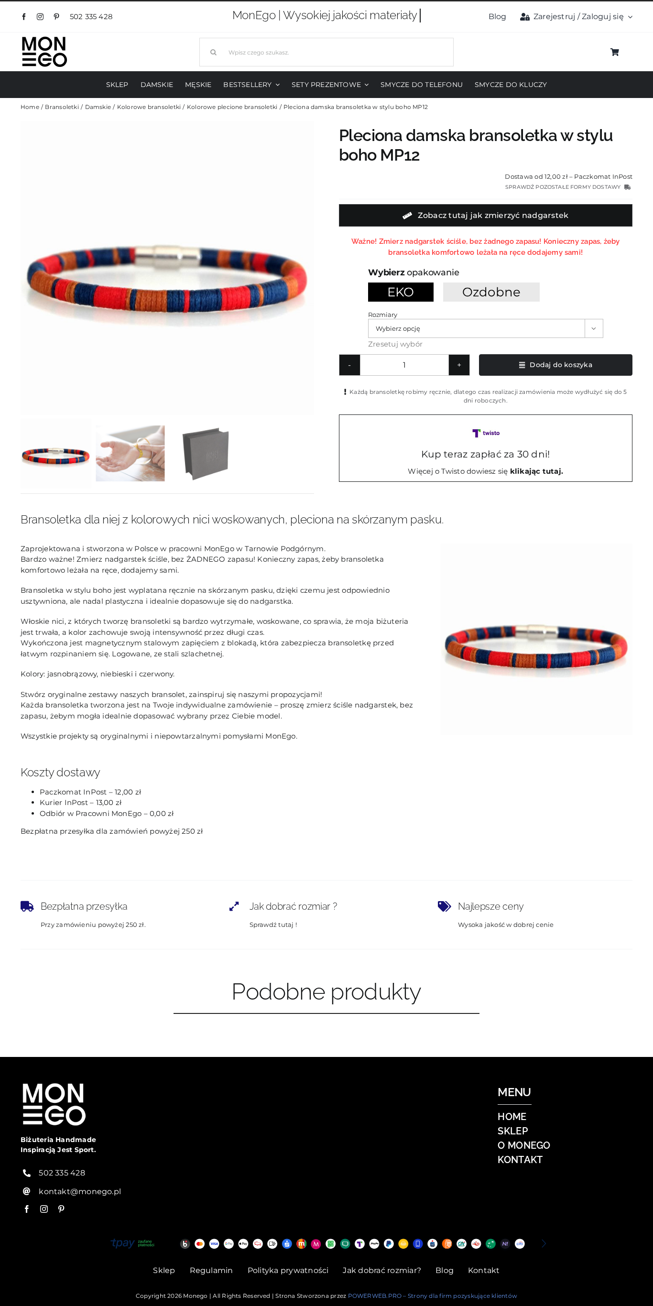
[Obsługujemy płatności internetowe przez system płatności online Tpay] (326, 1243)
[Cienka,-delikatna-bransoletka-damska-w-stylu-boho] (168, 268)
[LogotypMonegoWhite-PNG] (44, 38)
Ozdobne (491, 291)
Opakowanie (433, 272)
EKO (400, 291)
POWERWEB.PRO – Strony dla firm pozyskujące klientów (432, 1295)
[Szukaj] (326, 50)
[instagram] (40, 16)
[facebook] (24, 16)
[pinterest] (56, 16)
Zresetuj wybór (395, 344)
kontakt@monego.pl (80, 1191)
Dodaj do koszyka (561, 364)
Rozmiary (382, 314)
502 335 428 (92, 16)
